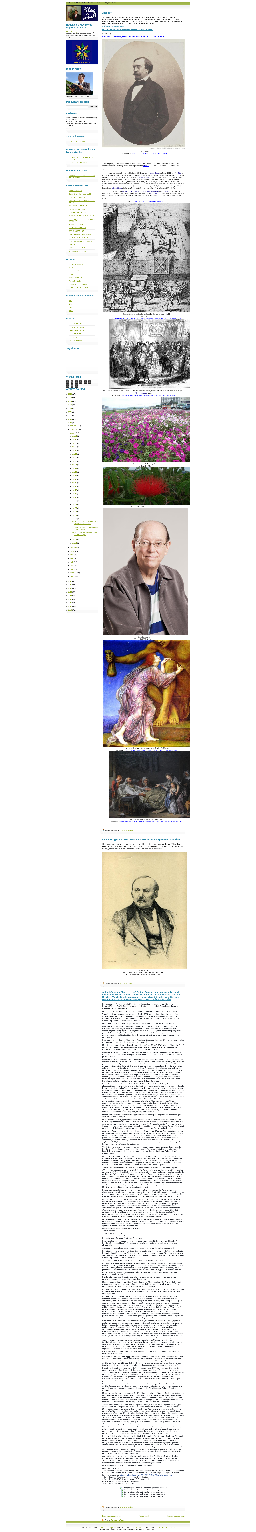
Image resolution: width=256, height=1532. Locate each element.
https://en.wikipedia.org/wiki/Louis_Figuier (147, 201)
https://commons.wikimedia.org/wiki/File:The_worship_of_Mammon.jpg (152, 750)
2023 (70, 405)
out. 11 (74, 494)
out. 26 (74, 450)
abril (71, 566)
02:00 (121, 1507)
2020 (70, 416)
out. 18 (74, 472)
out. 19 (74, 468)
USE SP (72, 244)
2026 (70, 394)
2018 (70, 423)
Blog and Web (140, 1527)
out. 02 (74, 539)
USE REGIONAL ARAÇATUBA (80, 234)
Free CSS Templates (107, 1527)
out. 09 (74, 501)
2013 (70, 596)
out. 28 (74, 447)
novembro (73, 429)
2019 (70, 419)
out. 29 (74, 443)
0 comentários (128, 830)
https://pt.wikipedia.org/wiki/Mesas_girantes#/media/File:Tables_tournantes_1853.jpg (148, 395)
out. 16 (74, 479)
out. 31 (74, 436)
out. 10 (74, 497)
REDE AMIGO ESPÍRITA (77, 228)
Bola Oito (160, 1527)
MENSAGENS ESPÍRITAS (78, 248)
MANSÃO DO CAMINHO (78, 251)
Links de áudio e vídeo (77, 141)
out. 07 (74, 508)
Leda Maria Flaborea (76, 271)
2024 (70, 401)
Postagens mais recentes (111, 1516)
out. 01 (74, 543)
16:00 (121, 830)
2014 (70, 592)
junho (72, 558)
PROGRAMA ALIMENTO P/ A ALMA (81, 216)
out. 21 (74, 465)
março (72, 569)
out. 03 (74, 519)
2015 (70, 588)
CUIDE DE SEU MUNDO (78, 213)
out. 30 (74, 440)
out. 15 (74, 483)
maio (72, 562)
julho (72, 555)
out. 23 (74, 461)
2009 (71, 307)
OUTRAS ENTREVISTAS (78, 163)
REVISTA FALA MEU (76, 224)
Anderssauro (170, 1527)
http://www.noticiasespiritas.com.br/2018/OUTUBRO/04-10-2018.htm (133, 36)
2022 (70, 408)
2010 (71, 304)
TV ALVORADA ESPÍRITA (78, 209)
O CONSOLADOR (75, 340)
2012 (70, 599)
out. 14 (74, 486)
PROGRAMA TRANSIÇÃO (78, 238)
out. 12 (74, 490)
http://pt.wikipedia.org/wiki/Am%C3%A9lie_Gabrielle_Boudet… (146, 1475)
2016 (70, 585)
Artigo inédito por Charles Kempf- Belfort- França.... (85, 534)
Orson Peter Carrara (76, 274)
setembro (73, 548)
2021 (70, 412)
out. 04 (74, 515)
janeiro (72, 576)
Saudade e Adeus (75, 191)
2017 (70, 581)
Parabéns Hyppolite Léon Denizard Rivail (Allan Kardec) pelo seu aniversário (141, 839)
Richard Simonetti (75, 278)
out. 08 (74, 504)
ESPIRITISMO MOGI (76, 334)
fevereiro (73, 573)
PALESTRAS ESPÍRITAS (78, 206)
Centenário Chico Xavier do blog (81, 194)
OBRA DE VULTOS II (76, 327)
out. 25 (74, 454)
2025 (70, 398)
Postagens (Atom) (117, 1520)
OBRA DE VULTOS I (76, 324)
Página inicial (144, 1516)
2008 (71, 311)
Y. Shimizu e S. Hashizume (78, 284)
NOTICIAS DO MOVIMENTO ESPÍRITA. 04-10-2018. (127, 29)
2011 (70, 301)
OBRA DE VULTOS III (76, 330)
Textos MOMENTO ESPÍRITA (79, 288)
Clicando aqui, (71, 32)
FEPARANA (73, 337)
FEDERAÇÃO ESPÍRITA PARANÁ (81, 241)
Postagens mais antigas (176, 1516)
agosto (72, 551)
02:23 (121, 983)
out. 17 (74, 476)
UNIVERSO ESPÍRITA (77, 197)
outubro (73, 433)
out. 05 (74, 512)
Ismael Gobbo (74, 268)
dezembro (73, 426)
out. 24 (74, 458)
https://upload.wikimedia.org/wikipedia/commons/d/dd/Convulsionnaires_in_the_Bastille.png (146, 318)
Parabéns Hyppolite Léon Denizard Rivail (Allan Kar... (85, 528)
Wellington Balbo (75, 281)
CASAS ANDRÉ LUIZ (76, 231)
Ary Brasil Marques (76, 264)
